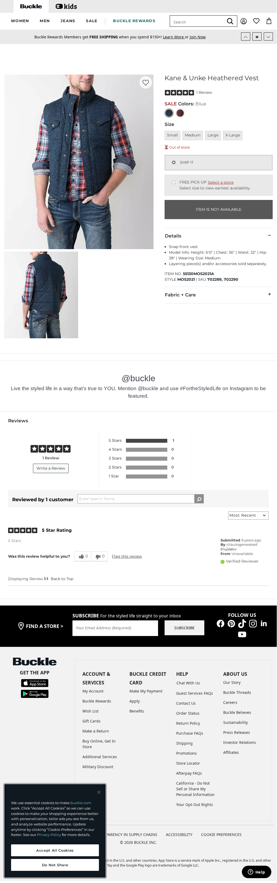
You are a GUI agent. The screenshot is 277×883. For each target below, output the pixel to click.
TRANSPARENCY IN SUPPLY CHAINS (125, 834)
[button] (19, 21)
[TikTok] (242, 623)
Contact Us (186, 703)
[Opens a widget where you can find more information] (256, 872)
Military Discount (97, 766)
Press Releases (236, 732)
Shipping (184, 743)
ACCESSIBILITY (179, 834)
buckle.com (81, 803)
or (176, 36)
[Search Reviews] (199, 498)
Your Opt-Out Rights (194, 804)
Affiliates (231, 752)
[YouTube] (242, 634)
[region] (55, 831)
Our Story (232, 682)
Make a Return (95, 731)
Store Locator (188, 763)
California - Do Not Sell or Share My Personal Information (195, 789)
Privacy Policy (49, 834)
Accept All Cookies (55, 850)
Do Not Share (55, 865)
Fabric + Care (180, 294)
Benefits (136, 711)
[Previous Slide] (245, 36)
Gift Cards (91, 721)
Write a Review (50, 468)
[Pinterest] (231, 623)
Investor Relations (239, 742)
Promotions (186, 753)
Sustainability (235, 722)
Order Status (187, 713)
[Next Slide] (268, 36)
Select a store (220, 182)
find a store (44, 626)
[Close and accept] (99, 792)
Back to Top (62, 578)
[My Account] (243, 21)
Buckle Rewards (96, 701)
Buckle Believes (237, 712)
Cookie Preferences (221, 834)
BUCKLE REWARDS (134, 20)
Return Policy (188, 723)
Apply (134, 701)
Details (173, 236)
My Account (93, 691)
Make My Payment (145, 691)
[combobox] (196, 21)
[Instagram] (253, 623)
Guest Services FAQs (194, 693)
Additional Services (99, 756)
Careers (230, 702)
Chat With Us (188, 682)
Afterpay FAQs (189, 773)
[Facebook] (220, 623)
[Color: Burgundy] (180, 113)
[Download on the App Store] (34, 682)
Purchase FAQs (189, 733)
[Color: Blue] (169, 113)
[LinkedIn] (263, 623)
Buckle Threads (237, 692)
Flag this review (127, 556)
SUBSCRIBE (184, 627)
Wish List (90, 711)
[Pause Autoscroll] (257, 36)
